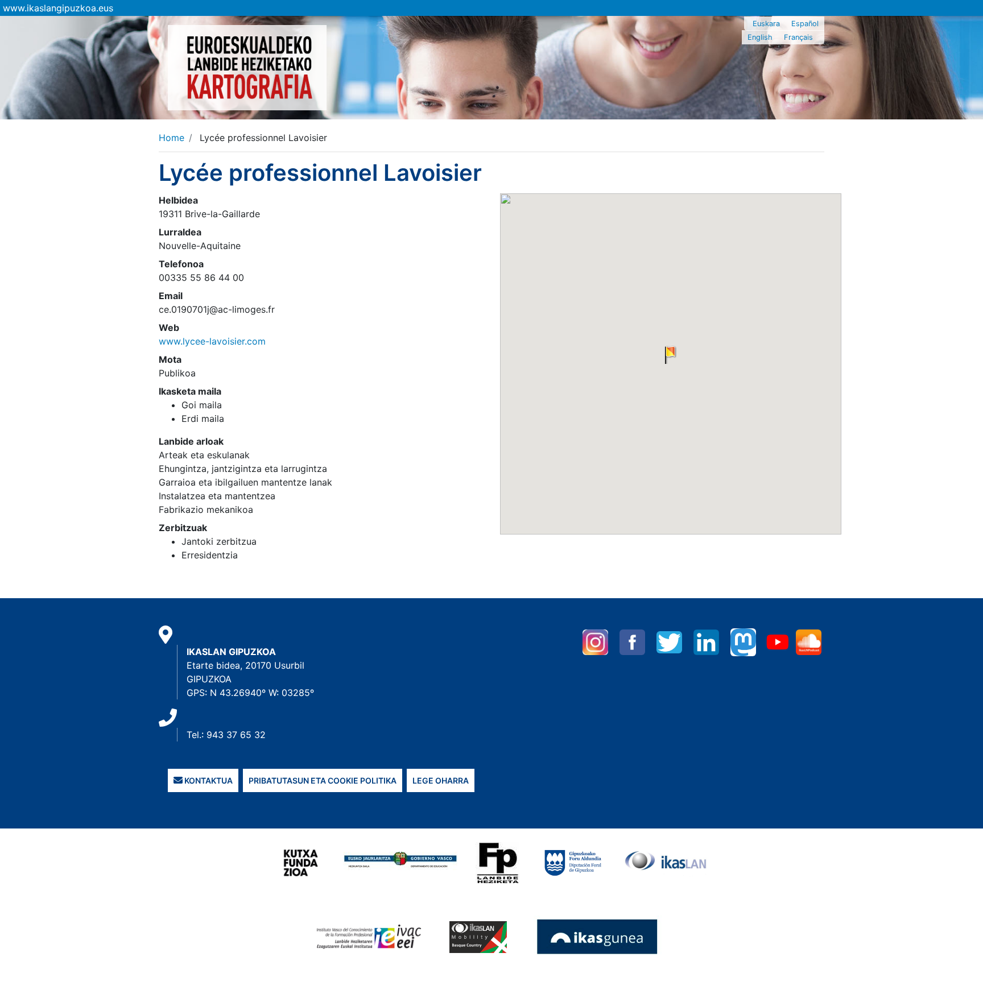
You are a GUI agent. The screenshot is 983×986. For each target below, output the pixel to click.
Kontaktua (208, 780)
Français (798, 37)
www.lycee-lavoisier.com (212, 341)
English (760, 37)
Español (805, 23)
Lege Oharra (440, 780)
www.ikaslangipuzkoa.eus (58, 8)
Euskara (766, 23)
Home (171, 137)
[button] (670, 355)
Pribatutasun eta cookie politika (322, 780)
